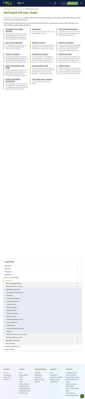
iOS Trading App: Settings (42, 79)
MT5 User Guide (10, 343)
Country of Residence (8, 246)
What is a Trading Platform (12, 277)
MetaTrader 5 (8, 274)
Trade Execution (23, 393)
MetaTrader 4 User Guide (12, 340)
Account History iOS (40, 66)
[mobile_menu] (81, 3)
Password (5, 241)
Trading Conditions (24, 384)
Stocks (21, 379)
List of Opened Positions (68, 29)
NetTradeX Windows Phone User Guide (16, 334)
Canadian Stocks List (71, 384)
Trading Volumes (23, 386)
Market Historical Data (56, 377)
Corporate (14, 222)
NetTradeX (7, 268)
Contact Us (7, 379)
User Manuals (8, 280)
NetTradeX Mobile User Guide (14, 337)
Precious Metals (23, 375)
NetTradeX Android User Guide (14, 286)
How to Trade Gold (71, 375)
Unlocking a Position (40, 54)
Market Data (53, 375)
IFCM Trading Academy (72, 395)
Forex (20, 372)
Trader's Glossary (70, 393)
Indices (21, 377)
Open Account (72, 3)
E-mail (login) (6, 236)
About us (6, 372)
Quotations (36, 29)
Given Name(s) (6, 227)
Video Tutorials (70, 386)
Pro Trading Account (71, 372)
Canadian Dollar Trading (72, 377)
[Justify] (50, 3)
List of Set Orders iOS (14, 43)
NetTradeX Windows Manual (13, 283)
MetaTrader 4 (8, 271)
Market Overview (55, 379)
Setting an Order (65, 54)
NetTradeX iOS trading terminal (13, 18)
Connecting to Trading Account (15, 292)
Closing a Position (13, 54)
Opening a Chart (38, 43)
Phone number (6, 250)
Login (63, 3)
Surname (5, 232)
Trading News (54, 381)
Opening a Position (66, 43)
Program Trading (9, 349)
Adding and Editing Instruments (13, 80)
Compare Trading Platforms (12, 346)
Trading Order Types (24, 390)
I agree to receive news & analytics (11, 255)
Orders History (64, 66)
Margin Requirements (25, 388)
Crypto (21, 381)
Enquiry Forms (7, 377)
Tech (51, 372)
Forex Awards (7, 375)
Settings (9, 331)
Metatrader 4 (8, 266)
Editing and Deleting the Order (15, 319)
